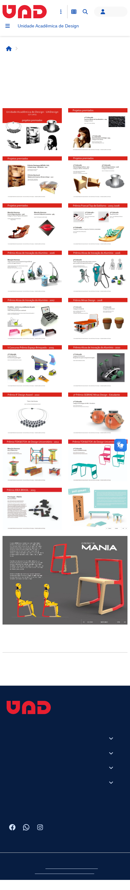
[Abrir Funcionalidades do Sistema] (74, 12)
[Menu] (8, 26)
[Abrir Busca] (85, 11)
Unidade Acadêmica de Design (48, 25)
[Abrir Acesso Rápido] (61, 12)
